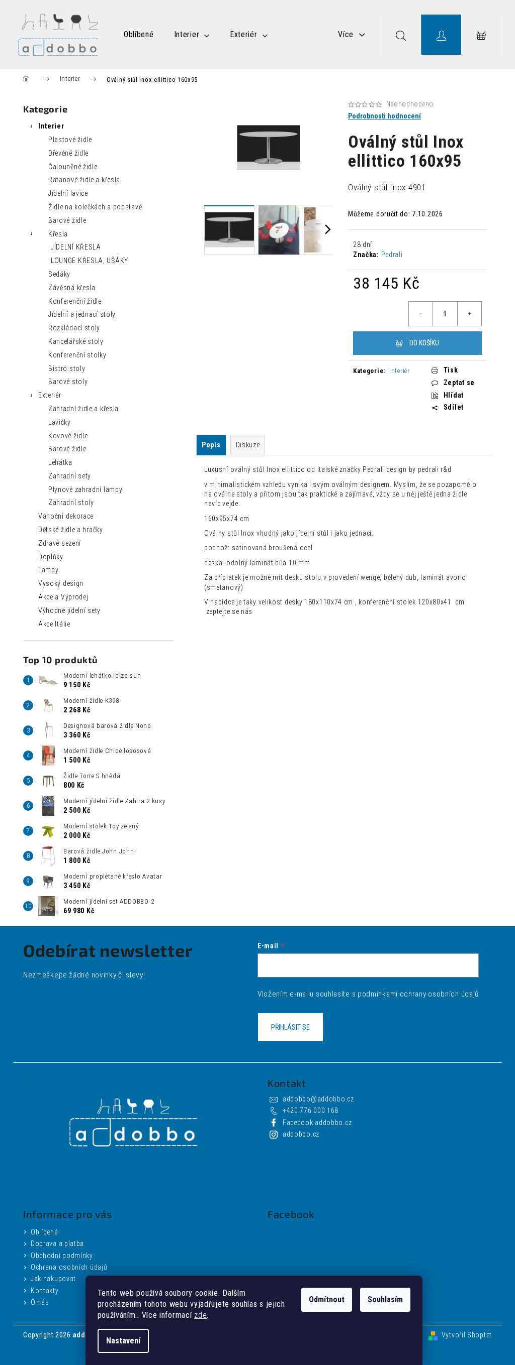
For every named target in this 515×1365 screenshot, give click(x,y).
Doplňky (50, 557)
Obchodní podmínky (62, 1256)
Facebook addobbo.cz (317, 1123)
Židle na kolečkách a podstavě (95, 207)
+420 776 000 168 (310, 1110)
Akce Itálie (54, 624)
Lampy (48, 570)
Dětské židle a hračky (70, 530)
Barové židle (67, 220)
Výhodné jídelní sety (69, 610)
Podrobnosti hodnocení (384, 116)
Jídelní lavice (68, 193)
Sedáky (59, 274)
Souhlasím (385, 1299)
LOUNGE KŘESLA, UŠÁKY (89, 261)
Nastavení (123, 1340)
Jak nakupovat (53, 1279)
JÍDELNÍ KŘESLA (76, 247)
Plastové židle (70, 140)
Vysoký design (60, 583)
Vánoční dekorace (66, 516)
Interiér (399, 371)
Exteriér (49, 395)
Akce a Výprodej (63, 597)
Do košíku (424, 343)
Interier (51, 126)
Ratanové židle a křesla (84, 180)
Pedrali (392, 255)
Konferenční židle (75, 301)
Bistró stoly (66, 368)
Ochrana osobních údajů (69, 1267)
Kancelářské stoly (76, 341)
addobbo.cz (301, 1134)
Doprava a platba (57, 1243)
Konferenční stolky (77, 355)
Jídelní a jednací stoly (82, 314)
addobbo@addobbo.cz (318, 1099)
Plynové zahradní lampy (85, 489)
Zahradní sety (69, 476)
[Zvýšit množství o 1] (469, 314)
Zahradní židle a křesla (83, 409)
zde (200, 1315)
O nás (40, 1302)
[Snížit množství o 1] (421, 314)
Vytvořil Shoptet (467, 1335)
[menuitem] (139, 35)
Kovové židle (68, 436)
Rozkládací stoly (74, 328)
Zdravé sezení (59, 543)
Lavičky (59, 422)
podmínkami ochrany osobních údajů (418, 994)
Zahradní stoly (71, 503)
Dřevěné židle (68, 153)
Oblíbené (44, 1232)
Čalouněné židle (73, 167)
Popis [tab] (211, 445)
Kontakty (45, 1291)
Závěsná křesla (72, 288)
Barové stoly (68, 382)
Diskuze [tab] (248, 445)
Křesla (58, 234)
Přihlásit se (290, 1027)
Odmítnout (327, 1299)
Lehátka (60, 462)
